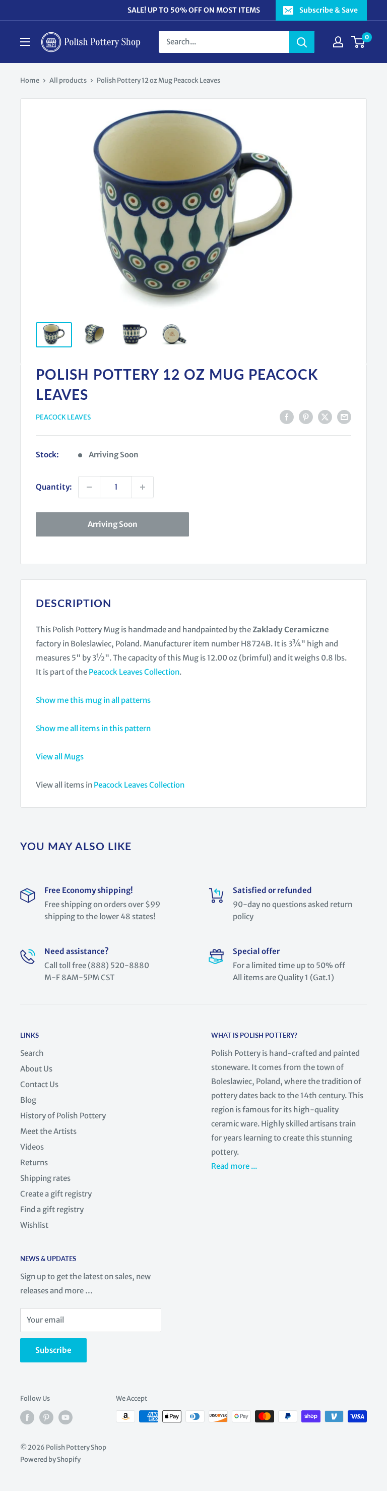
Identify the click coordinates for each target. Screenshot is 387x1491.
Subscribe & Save (328, 10)
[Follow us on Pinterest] (46, 1417)
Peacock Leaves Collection (134, 672)
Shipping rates (45, 1178)
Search (32, 1053)
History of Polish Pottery (63, 1115)
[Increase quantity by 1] (142, 487)
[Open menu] (25, 42)
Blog (28, 1100)
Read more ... (235, 1166)
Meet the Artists (48, 1131)
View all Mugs (60, 756)
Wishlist (34, 1225)
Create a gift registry (56, 1194)
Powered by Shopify (50, 1459)
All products (68, 80)
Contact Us (39, 1084)
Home (29, 80)
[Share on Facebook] (287, 416)
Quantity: (54, 487)
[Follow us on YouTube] (65, 1417)
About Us (36, 1068)
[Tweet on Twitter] (325, 416)
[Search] (301, 42)
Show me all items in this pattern (93, 728)
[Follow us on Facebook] (27, 1417)
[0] (358, 42)
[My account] (338, 41)
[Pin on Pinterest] (306, 416)
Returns (34, 1162)
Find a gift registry (52, 1209)
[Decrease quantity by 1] (89, 487)
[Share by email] (344, 416)
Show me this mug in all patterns (93, 700)
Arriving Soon (113, 524)
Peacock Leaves (63, 417)
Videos (32, 1147)
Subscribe (53, 1350)
